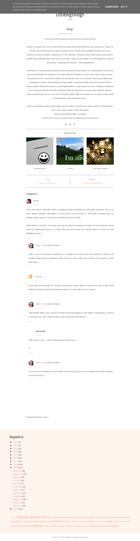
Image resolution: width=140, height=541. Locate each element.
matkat (92, 521)
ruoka (53, 525)
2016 (15, 457)
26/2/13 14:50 (40, 367)
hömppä (112, 517)
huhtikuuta (16, 496)
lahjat (74, 521)
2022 (15, 441)
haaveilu (84, 517)
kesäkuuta (16, 489)
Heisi (36, 200)
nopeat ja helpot (120, 521)
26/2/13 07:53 (40, 308)
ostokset (36, 525)
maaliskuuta (17, 499)
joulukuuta (16, 470)
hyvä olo (104, 517)
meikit (97, 521)
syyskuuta (16, 480)
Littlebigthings (70, 14)
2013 (15, 467)
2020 (15, 445)
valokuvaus (105, 525)
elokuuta (16, 483)
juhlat (18, 521)
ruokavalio (61, 525)
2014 (15, 464)
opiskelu (27, 525)
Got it (124, 6)
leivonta (80, 521)
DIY (16, 517)
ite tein (127, 517)
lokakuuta (16, 476)
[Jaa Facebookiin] (70, 124)
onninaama (18, 525)
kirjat (47, 521)
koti (63, 521)
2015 (15, 461)
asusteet (56, 517)
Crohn (12, 517)
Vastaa (28, 238)
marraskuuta (17, 473)
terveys (87, 525)
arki (76, 34)
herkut (91, 517)
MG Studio (84, 537)
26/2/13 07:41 (39, 281)
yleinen (115, 525)
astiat (50, 517)
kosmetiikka (55, 521)
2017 (15, 454)
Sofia (39, 276)
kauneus (34, 521)
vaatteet (95, 525)
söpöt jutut (79, 525)
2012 (15, 508)
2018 (15, 451)
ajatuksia (35, 516)
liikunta (86, 521)
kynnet (68, 521)
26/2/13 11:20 (39, 335)
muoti (103, 521)
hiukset (98, 517)
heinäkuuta (17, 486)
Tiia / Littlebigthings (48, 245)
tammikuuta (17, 505)
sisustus (70, 525)
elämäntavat (65, 517)
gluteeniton (75, 517)
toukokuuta (17, 492)
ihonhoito (120, 517)
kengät (42, 521)
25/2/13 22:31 (39, 249)
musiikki (109, 521)
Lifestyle (23, 516)
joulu (12, 521)
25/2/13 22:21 (37, 205)
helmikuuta (17, 502)
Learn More (111, 6)
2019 (15, 448)
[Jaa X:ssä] (66, 124)
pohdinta (46, 525)
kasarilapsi (25, 521)
